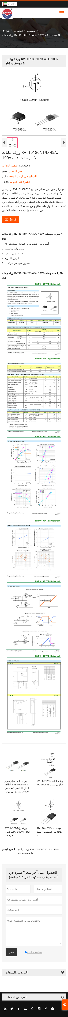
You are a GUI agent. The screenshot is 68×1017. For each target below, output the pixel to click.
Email (11, 219)
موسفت (31, 30)
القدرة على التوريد (19, 182)
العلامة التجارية (10, 165)
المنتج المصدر (16, 171)
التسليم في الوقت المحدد (22, 176)
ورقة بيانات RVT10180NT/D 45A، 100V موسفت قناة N (38, 851)
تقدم (11, 952)
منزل (6, 30)
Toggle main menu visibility (61, 12)
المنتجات (18, 30)
